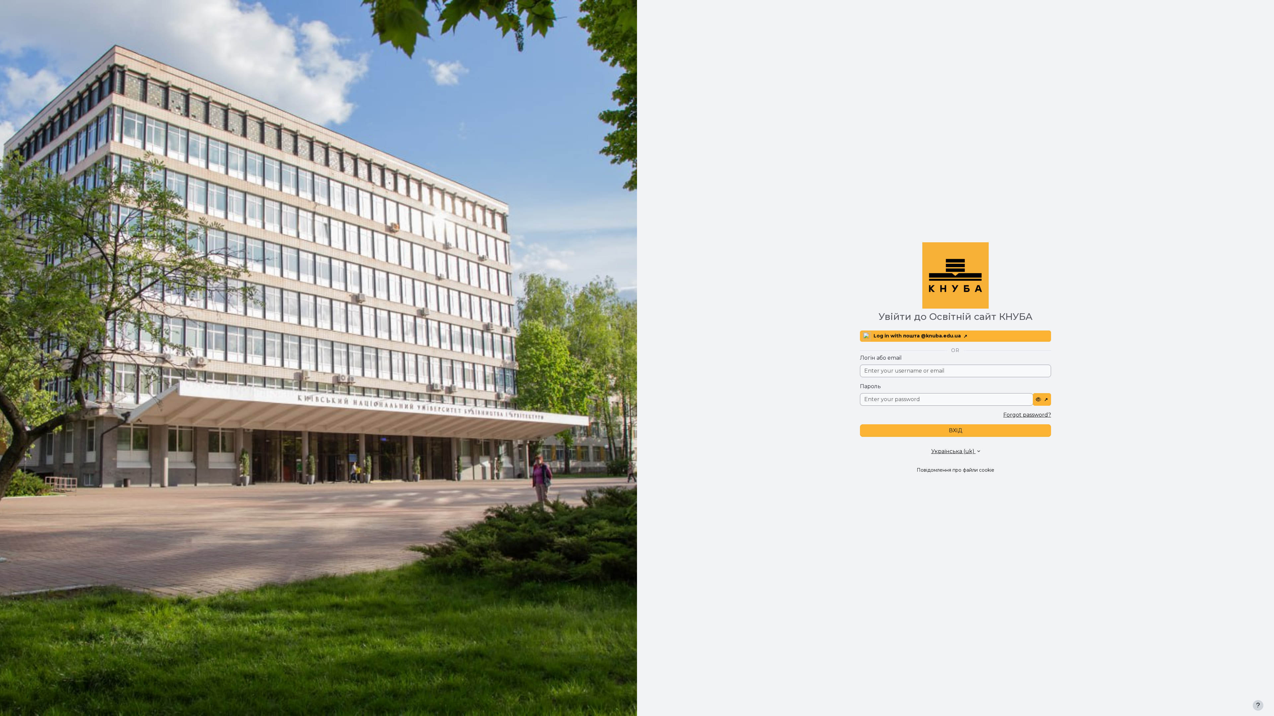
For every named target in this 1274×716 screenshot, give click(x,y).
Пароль (870, 386)
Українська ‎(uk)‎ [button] (953, 451)
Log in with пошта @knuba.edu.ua (917, 336)
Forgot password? (1027, 415)
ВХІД (955, 430)
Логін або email (881, 358)
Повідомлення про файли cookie (955, 470)
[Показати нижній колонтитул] (1258, 705)
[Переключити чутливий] (1042, 399)
